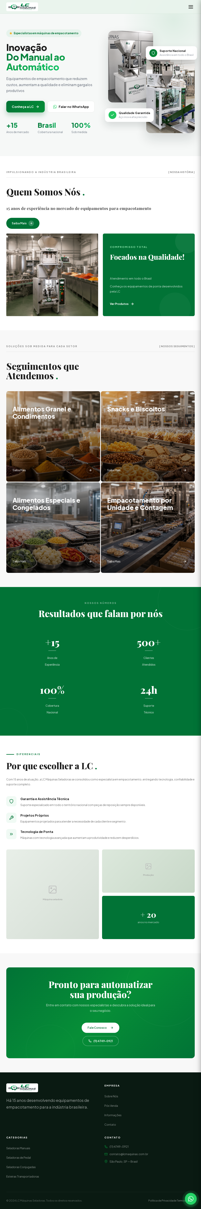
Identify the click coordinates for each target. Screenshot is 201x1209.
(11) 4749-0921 (103, 1041)
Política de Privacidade (162, 1200)
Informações (113, 1115)
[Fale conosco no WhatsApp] (191, 1199)
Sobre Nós (111, 1096)
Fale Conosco (97, 1027)
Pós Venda (111, 1105)
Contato (110, 1124)
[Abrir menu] (191, 7)
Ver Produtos (119, 303)
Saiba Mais (19, 223)
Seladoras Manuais (18, 1148)
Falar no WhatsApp (74, 107)
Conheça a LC (23, 107)
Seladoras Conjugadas (21, 1167)
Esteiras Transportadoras (22, 1176)
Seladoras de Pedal (18, 1157)
